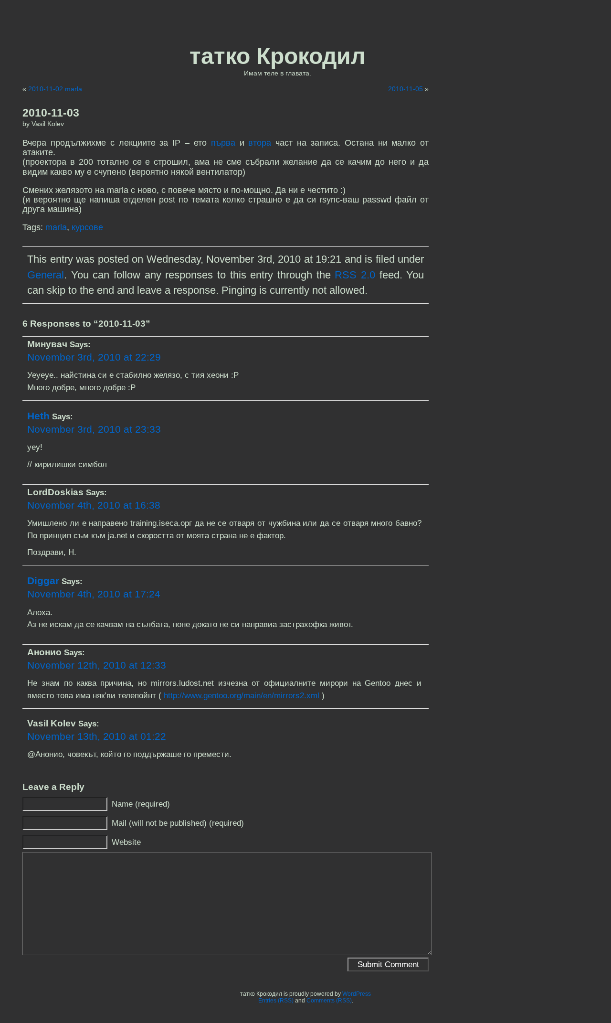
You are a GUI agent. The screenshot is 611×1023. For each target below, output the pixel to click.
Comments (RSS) (329, 1000)
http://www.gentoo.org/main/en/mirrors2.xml (241, 695)
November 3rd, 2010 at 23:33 (94, 429)
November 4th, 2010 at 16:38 (93, 505)
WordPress (356, 994)
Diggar (43, 580)
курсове (87, 227)
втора (259, 143)
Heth (38, 415)
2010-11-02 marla (55, 89)
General (45, 275)
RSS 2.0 (355, 275)
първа (223, 143)
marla (56, 227)
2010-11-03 (50, 113)
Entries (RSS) (276, 1000)
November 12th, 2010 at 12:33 (96, 665)
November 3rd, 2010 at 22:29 (94, 357)
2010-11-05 (405, 89)
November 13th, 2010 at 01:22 (96, 736)
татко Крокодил (278, 56)
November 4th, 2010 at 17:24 (93, 593)
